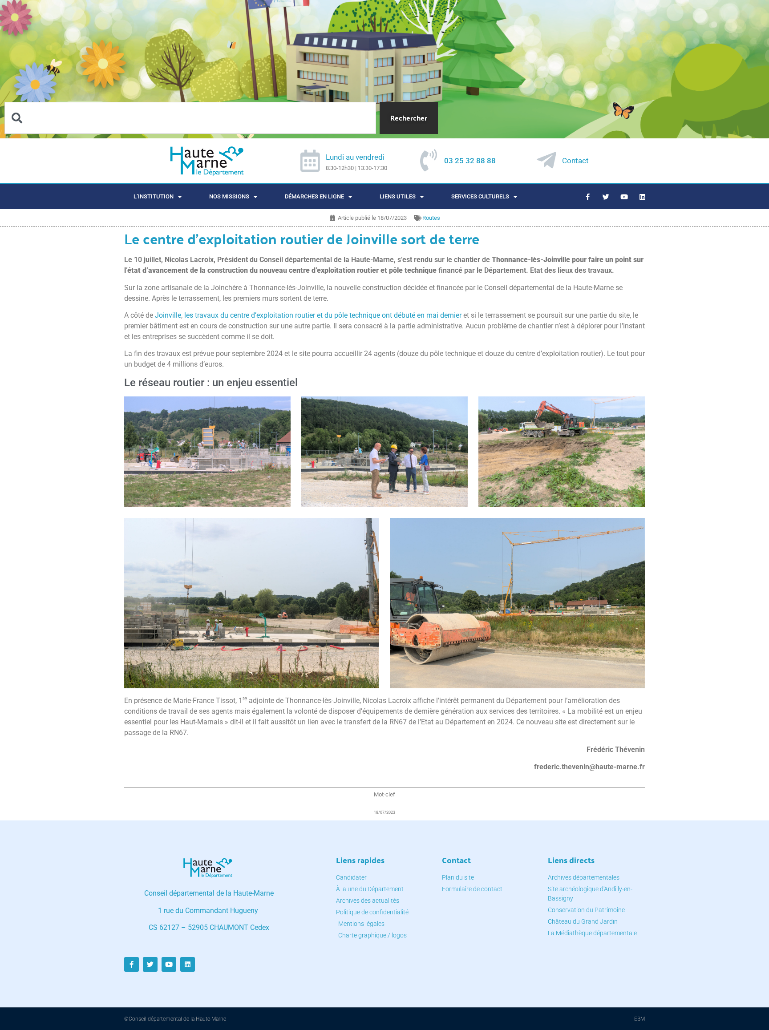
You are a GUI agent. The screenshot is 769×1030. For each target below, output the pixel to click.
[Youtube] (624, 196)
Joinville (168, 315)
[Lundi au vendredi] (310, 160)
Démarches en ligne (314, 196)
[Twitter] (606, 196)
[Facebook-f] (588, 196)
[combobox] (190, 118)
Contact (575, 160)
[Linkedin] (642, 196)
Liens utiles (398, 196)
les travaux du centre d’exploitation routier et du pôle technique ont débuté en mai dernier (322, 315)
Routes (431, 217)
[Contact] (546, 160)
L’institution (154, 196)
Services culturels (480, 196)
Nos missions (229, 196)
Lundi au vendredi (355, 157)
